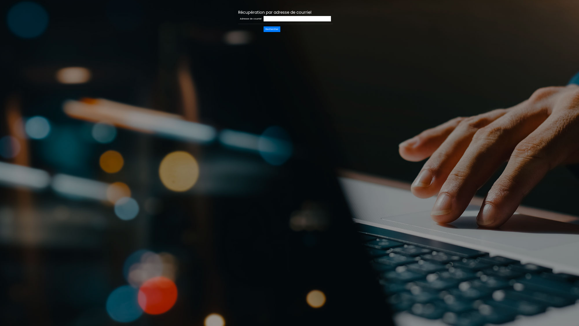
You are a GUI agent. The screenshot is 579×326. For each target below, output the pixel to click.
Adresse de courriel (250, 18)
